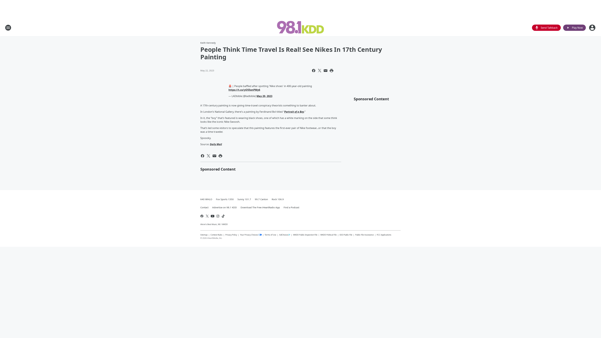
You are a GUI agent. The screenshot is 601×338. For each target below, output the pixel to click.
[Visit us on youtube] (212, 216)
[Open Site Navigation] (8, 28)
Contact (204, 207)
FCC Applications (384, 234)
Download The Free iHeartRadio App (260, 207)
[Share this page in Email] (325, 70)
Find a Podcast (291, 207)
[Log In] (592, 28)
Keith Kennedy (208, 42)
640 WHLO (206, 199)
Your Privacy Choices (249, 234)
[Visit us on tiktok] (223, 216)
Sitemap (204, 234)
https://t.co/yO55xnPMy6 (244, 90)
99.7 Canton (261, 199)
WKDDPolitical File (328, 234)
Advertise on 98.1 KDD (224, 207)
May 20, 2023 (264, 96)
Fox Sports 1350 (225, 199)
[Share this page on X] (319, 70)
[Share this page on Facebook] (313, 70)
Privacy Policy (231, 234)
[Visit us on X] (207, 216)
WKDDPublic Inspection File (305, 234)
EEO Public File (346, 234)
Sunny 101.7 (244, 199)
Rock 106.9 (278, 199)
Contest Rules (216, 234)
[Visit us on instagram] (218, 216)
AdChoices (283, 234)
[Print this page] (331, 70)
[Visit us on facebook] (202, 216)
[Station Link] (300, 27)
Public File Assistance (364, 234)
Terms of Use (270, 234)
